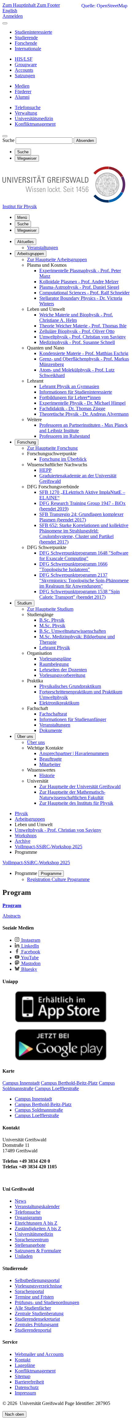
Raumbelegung (54, 664)
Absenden (85, 140)
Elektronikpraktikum (59, 702)
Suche (8, 140)
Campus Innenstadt (33, 1098)
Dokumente (50, 730)
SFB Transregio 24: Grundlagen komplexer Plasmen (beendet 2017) (81, 517)
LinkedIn (29, 946)
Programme (51, 873)
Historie (47, 775)
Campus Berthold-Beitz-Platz (43, 1104)
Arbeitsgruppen (30, 253)
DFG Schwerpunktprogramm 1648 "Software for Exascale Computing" (83, 555)
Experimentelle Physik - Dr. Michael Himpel (82, 403)
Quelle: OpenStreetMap (104, 5)
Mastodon (30, 963)
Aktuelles (25, 241)
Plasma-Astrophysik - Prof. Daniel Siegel (79, 287)
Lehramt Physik (54, 647)
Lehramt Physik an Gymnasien (69, 386)
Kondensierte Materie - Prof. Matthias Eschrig (83, 353)
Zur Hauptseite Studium (50, 609)
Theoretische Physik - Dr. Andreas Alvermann (84, 414)
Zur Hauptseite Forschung (52, 448)
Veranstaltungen (42, 247)
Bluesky (28, 969)
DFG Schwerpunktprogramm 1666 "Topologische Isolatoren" (73, 566)
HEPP (45, 470)
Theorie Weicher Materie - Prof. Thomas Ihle (82, 325)
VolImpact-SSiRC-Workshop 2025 (36, 862)
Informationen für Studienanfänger (72, 719)
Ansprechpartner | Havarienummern (74, 753)
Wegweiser (27, 230)
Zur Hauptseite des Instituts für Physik (76, 803)
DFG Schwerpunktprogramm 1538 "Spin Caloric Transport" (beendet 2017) (79, 594)
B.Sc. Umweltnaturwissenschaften (72, 631)
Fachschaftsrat (53, 713)
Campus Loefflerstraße (37, 1115)
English (9, 10)
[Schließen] (4, 23)
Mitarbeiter (49, 764)
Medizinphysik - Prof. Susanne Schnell (77, 342)
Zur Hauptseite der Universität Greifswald (80, 786)
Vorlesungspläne (55, 658)
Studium (24, 603)
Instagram (30, 940)
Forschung (26, 442)
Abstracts (11, 915)
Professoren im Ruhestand (64, 436)
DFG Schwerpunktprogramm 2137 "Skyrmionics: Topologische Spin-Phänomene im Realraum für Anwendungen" (84, 580)
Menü (22, 217)
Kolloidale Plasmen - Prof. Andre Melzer (78, 281)
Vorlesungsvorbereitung (62, 675)
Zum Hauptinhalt (19, 5)
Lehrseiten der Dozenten (63, 669)
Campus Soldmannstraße (39, 1110)
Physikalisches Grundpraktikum (70, 686)
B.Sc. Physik (51, 620)
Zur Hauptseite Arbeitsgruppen (57, 259)
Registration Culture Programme (58, 879)
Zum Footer (48, 5)
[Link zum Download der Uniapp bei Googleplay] (61, 1059)
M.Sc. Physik (52, 625)
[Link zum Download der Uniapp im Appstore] (61, 1021)
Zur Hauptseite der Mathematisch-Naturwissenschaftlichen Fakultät (72, 794)
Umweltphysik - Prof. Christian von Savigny (82, 336)
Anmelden (12, 16)
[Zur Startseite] (63, 201)
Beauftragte (50, 759)
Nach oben (14, 1414)
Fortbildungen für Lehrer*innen (70, 397)
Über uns (25, 736)
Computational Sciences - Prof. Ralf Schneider (84, 292)
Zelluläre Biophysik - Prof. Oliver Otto (77, 331)
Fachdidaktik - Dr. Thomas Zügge (72, 408)
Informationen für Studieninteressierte (75, 392)
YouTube (29, 957)
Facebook (30, 951)
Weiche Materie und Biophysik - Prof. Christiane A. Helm (76, 317)
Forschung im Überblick (63, 459)
